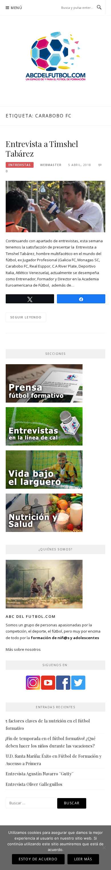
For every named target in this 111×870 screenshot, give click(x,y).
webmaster (50, 165)
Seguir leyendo (26, 317)
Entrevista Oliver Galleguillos (34, 784)
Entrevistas (20, 165)
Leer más (83, 859)
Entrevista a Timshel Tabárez (42, 148)
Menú (16, 7)
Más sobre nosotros (23, 649)
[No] (104, 847)
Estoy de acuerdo (38, 859)
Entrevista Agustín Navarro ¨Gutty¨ (39, 773)
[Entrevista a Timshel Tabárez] (55, 206)
